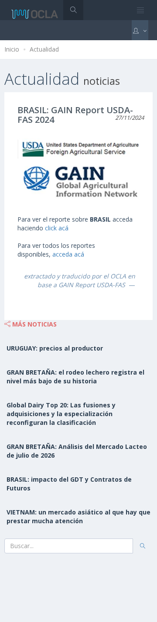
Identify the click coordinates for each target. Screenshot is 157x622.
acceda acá (68, 254)
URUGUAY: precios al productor (55, 348)
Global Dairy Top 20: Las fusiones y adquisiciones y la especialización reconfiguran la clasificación (61, 414)
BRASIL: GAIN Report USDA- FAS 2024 (75, 114)
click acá (56, 228)
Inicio (11, 49)
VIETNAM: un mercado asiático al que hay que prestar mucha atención (78, 516)
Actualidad (44, 49)
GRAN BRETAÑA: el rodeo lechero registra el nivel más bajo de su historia (75, 376)
